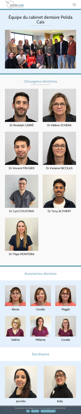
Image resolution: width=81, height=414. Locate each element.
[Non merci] (79, 410)
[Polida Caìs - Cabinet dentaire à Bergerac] (14, 4)
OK (28, 411)
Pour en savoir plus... (48, 411)
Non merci (35, 411)
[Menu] (73, 4)
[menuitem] (73, 4)
